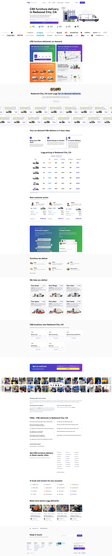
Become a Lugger (29, 549)
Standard (53, 156)
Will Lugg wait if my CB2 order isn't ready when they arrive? (67, 428)
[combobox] (37, 20)
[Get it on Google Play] (81, 546)
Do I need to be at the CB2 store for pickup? (64, 421)
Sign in (77, 2)
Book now (82, 2)
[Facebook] (53, 385)
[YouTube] (61, 385)
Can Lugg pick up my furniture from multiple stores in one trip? (41, 439)
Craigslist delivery (36, 546)
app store (31, 409)
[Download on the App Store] (76, 546)
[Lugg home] (28, 2)
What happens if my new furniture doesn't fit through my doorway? (69, 435)
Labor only (35, 550)
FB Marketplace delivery (37, 547)
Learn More (37, 235)
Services (44, 2)
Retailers (53, 2)
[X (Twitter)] (58, 385)
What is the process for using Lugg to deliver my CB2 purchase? (41, 421)
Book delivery (38, 338)
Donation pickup (36, 548)
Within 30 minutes (43, 59)
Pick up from (33, 19)
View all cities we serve (60, 472)
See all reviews (56, 101)
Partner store (58, 156)
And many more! (33, 273)
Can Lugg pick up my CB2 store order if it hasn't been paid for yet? (42, 428)
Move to (47, 19)
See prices (44, 22)
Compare (28, 546)
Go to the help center (40, 446)
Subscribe (79, 535)
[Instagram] (51, 385)
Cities (49, 2)
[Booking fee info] (35, 214)
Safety (42, 547)
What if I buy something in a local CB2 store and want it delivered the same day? (37, 425)
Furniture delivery (36, 545)
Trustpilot (39, 407)
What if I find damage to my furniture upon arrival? (66, 431)
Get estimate (67, 2)
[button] (17, 109)
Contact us (42, 546)
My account (43, 545)
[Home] (30, 528)
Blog (27, 547)
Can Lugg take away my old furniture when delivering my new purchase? (36, 432)
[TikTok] (56, 385)
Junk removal (36, 549)
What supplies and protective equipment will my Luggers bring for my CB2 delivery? (37, 436)
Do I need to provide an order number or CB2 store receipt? (67, 424)
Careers (50, 545)
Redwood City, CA (35, 528)
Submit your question (33, 446)
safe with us (63, 70)
